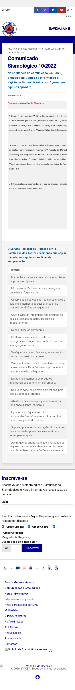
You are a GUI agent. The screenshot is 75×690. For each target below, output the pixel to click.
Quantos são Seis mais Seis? (19, 541)
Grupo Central (40, 526)
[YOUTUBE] (61, 10)
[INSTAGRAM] (45, 10)
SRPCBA (6, 9)
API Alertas (11, 627)
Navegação (58, 28)
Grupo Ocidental (13, 532)
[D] (50, 650)
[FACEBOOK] (37, 10)
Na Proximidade (14, 621)
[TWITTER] (53, 10)
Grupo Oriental (15, 526)
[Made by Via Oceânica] (37, 665)
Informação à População (20, 599)
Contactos (11, 644)
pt (68, 16)
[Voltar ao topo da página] (37, 677)
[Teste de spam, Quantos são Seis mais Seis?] (16, 548)
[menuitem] (37, 10)
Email (5, 501)
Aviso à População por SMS (21, 604)
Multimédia (11, 610)
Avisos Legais (13, 632)
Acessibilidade (13, 638)
